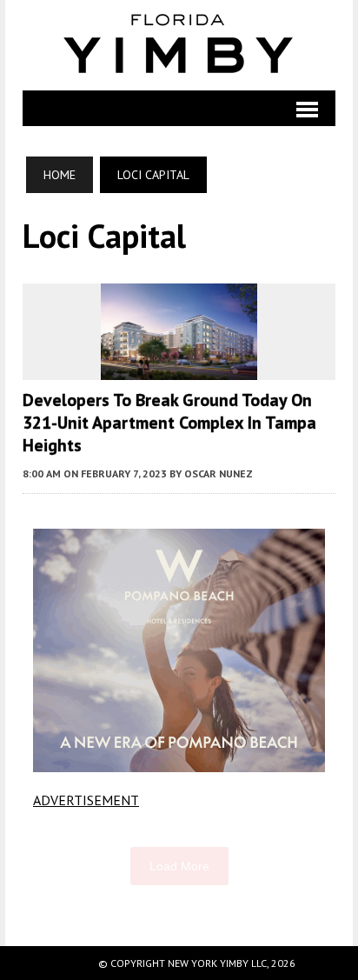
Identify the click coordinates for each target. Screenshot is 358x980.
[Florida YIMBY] (179, 45)
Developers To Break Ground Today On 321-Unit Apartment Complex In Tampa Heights (169, 423)
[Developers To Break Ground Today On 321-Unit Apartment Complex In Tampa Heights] (179, 368)
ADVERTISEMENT (86, 800)
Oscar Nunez (218, 473)
